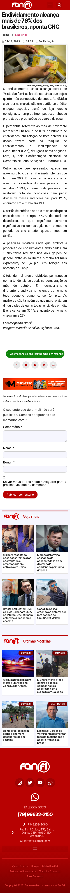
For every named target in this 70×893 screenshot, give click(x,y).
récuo (27, 344)
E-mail (9, 462)
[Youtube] (40, 782)
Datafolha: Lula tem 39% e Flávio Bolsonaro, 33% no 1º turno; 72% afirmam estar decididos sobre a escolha (18, 615)
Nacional (21, 34)
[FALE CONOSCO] (35, 797)
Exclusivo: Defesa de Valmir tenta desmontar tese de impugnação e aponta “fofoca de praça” (51, 736)
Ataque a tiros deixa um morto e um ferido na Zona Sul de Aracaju (17, 682)
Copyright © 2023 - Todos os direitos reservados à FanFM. (35, 885)
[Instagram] (19, 782)
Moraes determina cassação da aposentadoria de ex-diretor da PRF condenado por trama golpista (50, 562)
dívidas (32, 339)
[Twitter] (30, 782)
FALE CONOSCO (35, 807)
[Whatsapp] (50, 782)
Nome (8, 448)
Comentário (12, 427)
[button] (50, 5)
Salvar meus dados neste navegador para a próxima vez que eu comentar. (34, 483)
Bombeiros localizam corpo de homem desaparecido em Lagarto (16, 735)
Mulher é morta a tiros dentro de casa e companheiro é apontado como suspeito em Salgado (50, 686)
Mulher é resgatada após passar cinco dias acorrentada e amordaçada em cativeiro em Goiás (17, 561)
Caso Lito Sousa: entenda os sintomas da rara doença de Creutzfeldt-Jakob (52, 613)
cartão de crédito (14, 339)
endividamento (48, 339)
